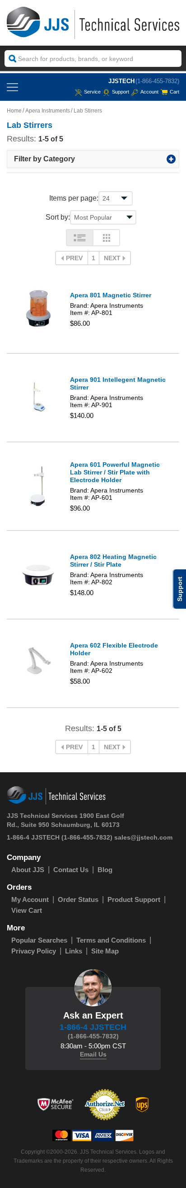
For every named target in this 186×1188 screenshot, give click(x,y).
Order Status (78, 899)
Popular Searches (39, 940)
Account (149, 91)
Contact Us (70, 869)
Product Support (133, 899)
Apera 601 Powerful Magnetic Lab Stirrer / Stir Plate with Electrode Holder (115, 472)
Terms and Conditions (111, 940)
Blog (105, 869)
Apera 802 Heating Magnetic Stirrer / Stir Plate (113, 560)
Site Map (105, 951)
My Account (30, 899)
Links (73, 951)
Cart (174, 91)
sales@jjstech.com (143, 837)
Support (120, 91)
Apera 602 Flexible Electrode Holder (114, 649)
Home (14, 111)
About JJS (27, 869)
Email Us (93, 1054)
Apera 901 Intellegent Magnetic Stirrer (118, 383)
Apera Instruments (47, 111)
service (92, 91)
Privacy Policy (33, 951)
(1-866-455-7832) (157, 81)
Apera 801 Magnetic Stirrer (110, 295)
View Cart (26, 910)
